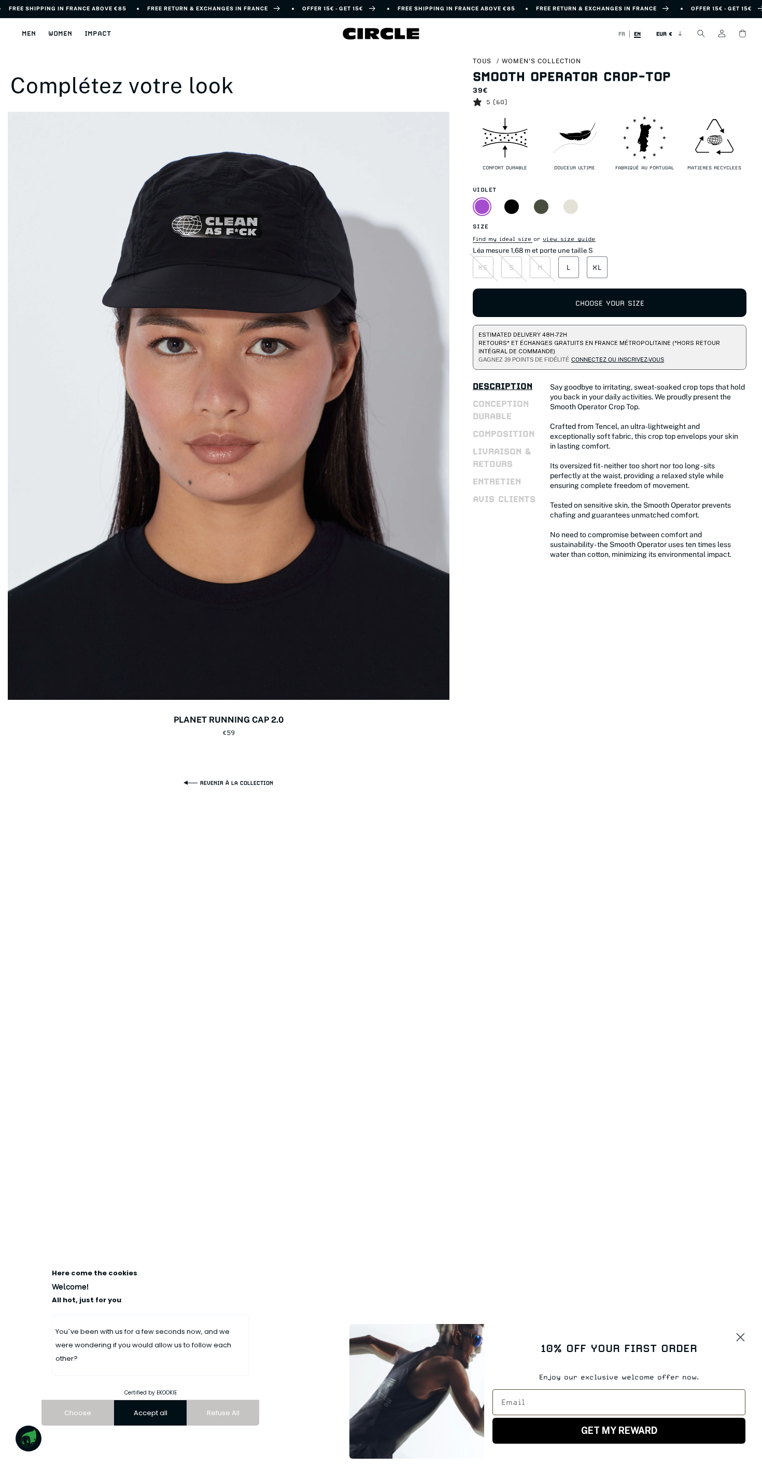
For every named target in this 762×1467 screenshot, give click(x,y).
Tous (482, 61)
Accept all (150, 1413)
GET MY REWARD (619, 1430)
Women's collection (541, 61)
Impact (97, 33)
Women (60, 33)
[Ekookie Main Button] (28, 1438)
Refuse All (223, 1413)
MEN (29, 33)
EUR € (664, 34)
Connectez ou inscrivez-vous (617, 359)
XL (597, 267)
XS (483, 267)
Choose (77, 1413)
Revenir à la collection (236, 783)
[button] (29, 33)
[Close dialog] (740, 1337)
